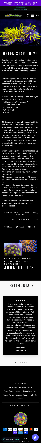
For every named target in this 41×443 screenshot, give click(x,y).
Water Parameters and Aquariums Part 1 (20, 391)
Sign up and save (20, 406)
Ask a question (20, 219)
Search (20, 399)
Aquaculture (20, 384)
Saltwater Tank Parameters (20, 387)
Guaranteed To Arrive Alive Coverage (20, 213)
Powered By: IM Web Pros (20, 442)
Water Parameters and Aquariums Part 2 (21, 395)
